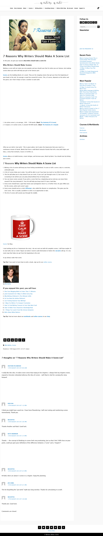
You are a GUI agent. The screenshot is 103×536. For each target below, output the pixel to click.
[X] (20, 340)
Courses (31, 8)
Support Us (82, 8)
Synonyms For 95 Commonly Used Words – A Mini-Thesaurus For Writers (89, 116)
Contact (76, 8)
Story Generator (18, 8)
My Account (70, 8)
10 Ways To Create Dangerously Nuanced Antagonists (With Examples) (89, 73)
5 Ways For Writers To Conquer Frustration (17, 303)
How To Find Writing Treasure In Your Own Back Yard (20, 305)
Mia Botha (8, 284)
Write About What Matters (12, 312)
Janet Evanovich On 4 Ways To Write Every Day (18, 294)
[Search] (98, 27)
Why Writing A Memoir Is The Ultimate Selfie (17, 296)
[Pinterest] (16, 340)
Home (11, 8)
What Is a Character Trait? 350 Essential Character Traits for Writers (88, 98)
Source (5, 244)
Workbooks (83, 130)
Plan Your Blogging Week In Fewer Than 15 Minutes (20, 291)
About (24, 8)
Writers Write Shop (61, 8)
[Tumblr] (23, 340)
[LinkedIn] (12, 340)
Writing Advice (38, 8)
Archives (82, 139)
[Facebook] (5, 340)
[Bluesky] (9, 340)
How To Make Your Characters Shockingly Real (18, 307)
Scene (14, 345)
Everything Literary (49, 8)
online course (48, 262)
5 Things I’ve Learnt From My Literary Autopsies (19, 310)
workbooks (27, 316)
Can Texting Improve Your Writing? (15, 300)
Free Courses (83, 132)
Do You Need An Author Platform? (14, 298)
